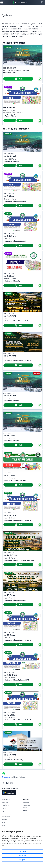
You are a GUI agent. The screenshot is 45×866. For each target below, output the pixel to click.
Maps (3, 825)
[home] (3, 773)
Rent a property (6, 814)
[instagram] (3, 782)
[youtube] (11, 782)
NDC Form (26, 811)
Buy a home (5, 805)
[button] (42, 2)
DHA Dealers (27, 808)
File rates (4, 820)
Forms (3, 822)
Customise (22, 851)
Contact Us (26, 805)
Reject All (22, 855)
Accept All (22, 860)
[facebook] (7, 782)
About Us (26, 802)
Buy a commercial (7, 811)
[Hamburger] (1, 2)
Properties (5, 802)
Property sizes (6, 817)
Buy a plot (4, 808)
